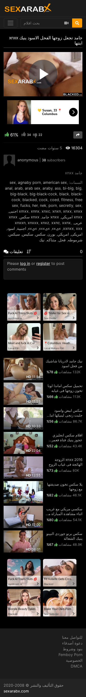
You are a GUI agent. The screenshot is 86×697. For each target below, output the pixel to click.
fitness (67, 199)
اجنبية (21, 228)
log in (25, 263)
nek (43, 205)
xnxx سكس (29, 217)
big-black (18, 194)
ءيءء (32, 228)
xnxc (46, 211)
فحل (62, 240)
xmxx (24, 211)
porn (52, 205)
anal (8, 188)
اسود (11, 228)
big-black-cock (43, 194)
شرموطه (75, 240)
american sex (55, 182)
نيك (41, 240)
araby (48, 188)
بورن (51, 234)
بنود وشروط (72, 648)
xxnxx (68, 228)
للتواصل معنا (72, 637)
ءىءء (56, 228)
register (43, 263)
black (64, 194)
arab (19, 188)
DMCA (76, 666)
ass (58, 188)
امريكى (76, 234)
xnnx (35, 211)
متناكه (51, 240)
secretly (66, 205)
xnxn (56, 211)
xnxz (45, 222)
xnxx (67, 211)
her (35, 205)
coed (54, 199)
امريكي (63, 234)
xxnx (66, 222)
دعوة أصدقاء (72, 643)
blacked (29, 199)
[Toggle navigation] (10, 23)
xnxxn (20, 222)
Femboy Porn (70, 654)
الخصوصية (74, 660)
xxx (79, 228)
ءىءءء (44, 228)
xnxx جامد (50, 217)
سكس (40, 234)
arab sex (32, 188)
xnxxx (33, 222)
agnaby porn (29, 182)
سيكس (14, 234)
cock (43, 199)
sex (13, 182)
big (78, 188)
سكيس (27, 234)
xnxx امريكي (71, 217)
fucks (25, 205)
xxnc (55, 222)
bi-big (68, 188)
